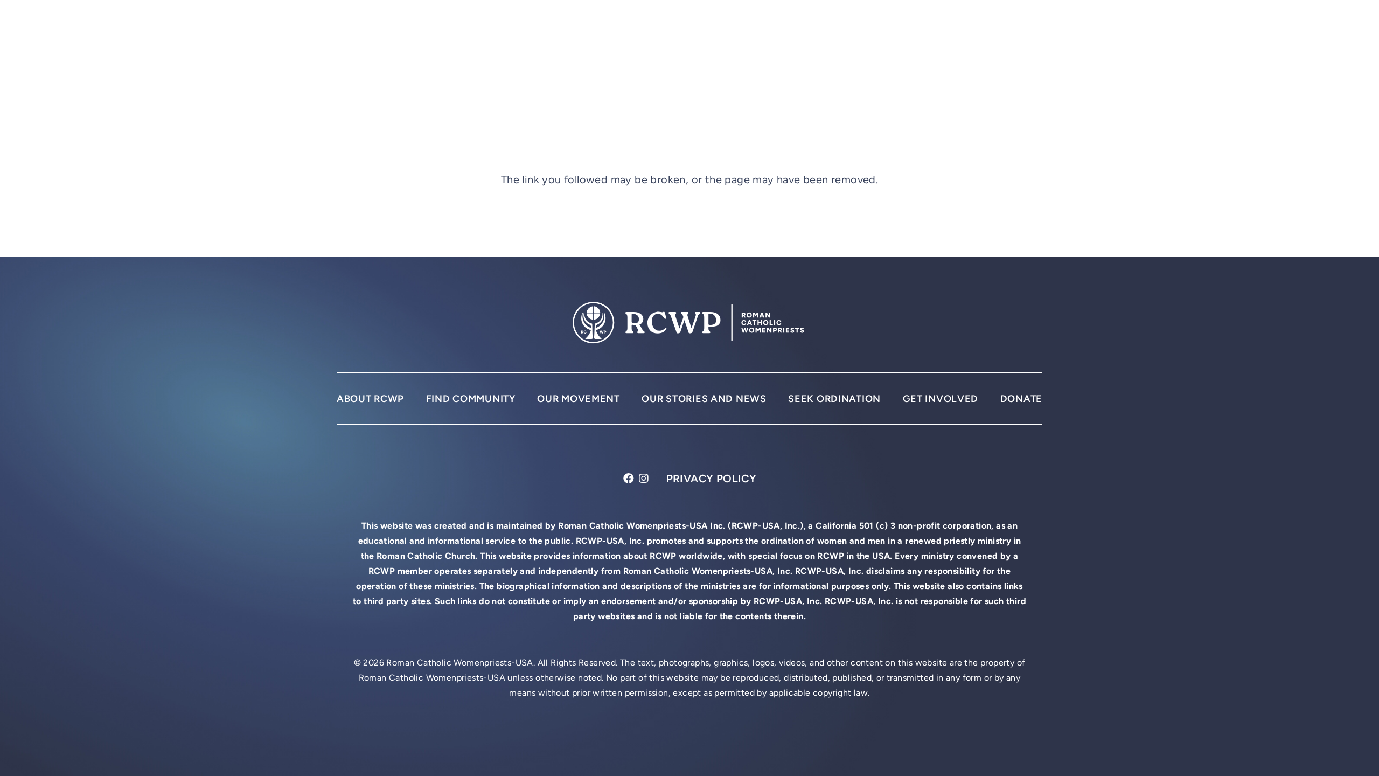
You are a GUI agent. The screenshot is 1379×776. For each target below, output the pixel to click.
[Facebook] (629, 479)
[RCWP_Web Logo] (446, 32)
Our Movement (578, 398)
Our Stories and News (704, 398)
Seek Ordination (834, 398)
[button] (1032, 32)
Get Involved (941, 398)
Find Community (471, 398)
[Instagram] (644, 479)
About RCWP (370, 398)
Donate (1021, 398)
